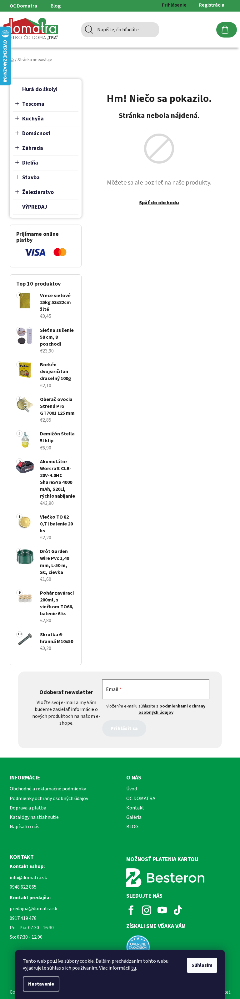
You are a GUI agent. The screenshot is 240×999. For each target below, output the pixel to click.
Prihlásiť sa (124, 728)
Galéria (134, 817)
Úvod (131, 788)
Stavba (31, 177)
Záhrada (32, 148)
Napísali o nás (24, 826)
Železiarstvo (38, 192)
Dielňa (30, 163)
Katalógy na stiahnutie (34, 817)
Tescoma (33, 104)
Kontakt (135, 807)
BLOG (132, 826)
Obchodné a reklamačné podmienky (48, 788)
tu (133, 968)
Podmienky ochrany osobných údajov (49, 798)
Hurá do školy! (40, 89)
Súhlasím (202, 965)
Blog (56, 6)
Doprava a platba (28, 807)
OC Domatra (23, 6)
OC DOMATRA (140, 798)
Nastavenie (41, 984)
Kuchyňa (33, 119)
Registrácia (211, 5)
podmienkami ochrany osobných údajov (172, 709)
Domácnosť (36, 133)
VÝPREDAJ (34, 207)
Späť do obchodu (159, 202)
